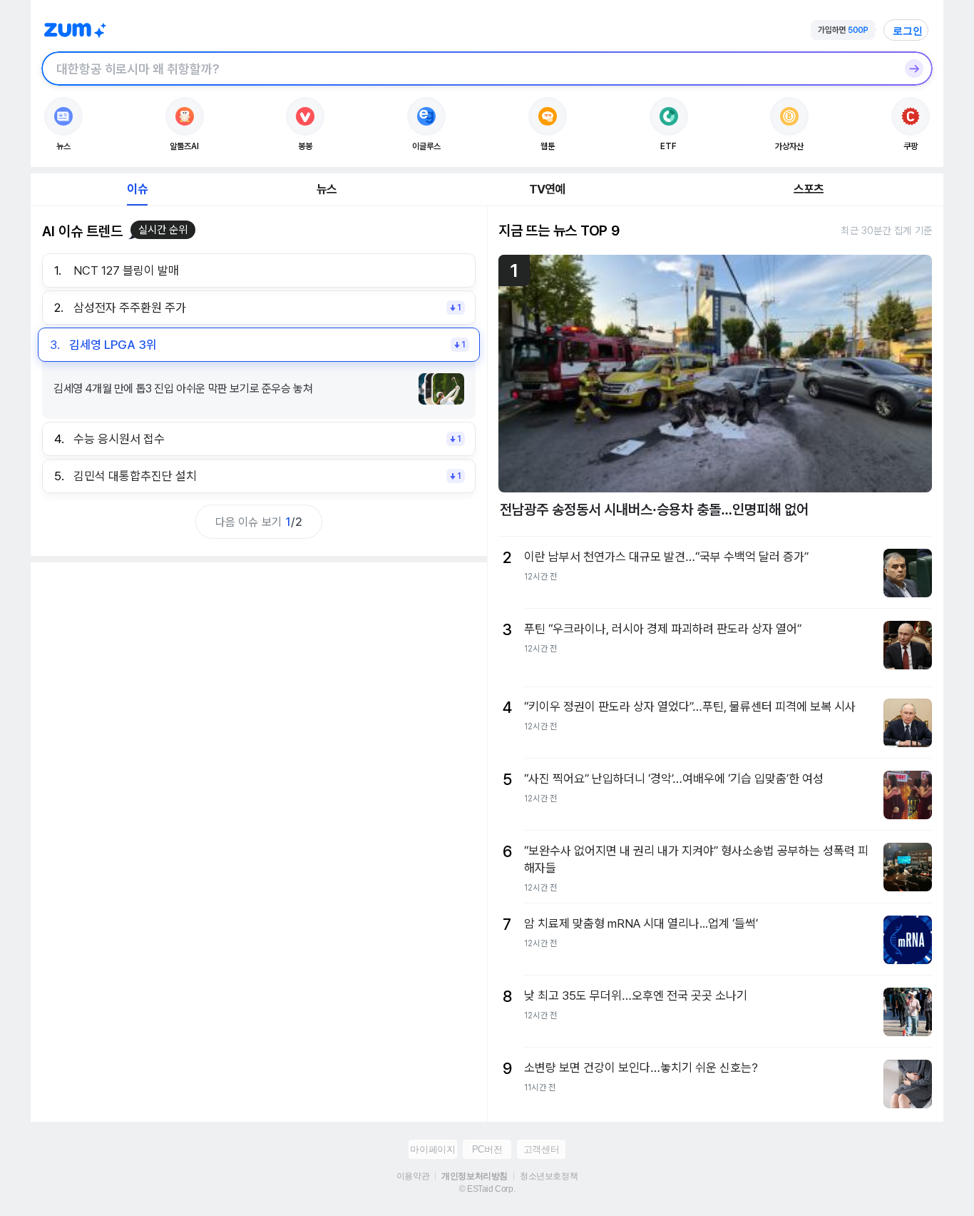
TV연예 (547, 189)
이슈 (137, 189)
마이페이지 (432, 1149)
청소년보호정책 (549, 1176)
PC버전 (487, 1149)
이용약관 (412, 1176)
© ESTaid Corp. (487, 1189)
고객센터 (541, 1149)
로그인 (908, 30)
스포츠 (809, 189)
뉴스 (327, 189)
